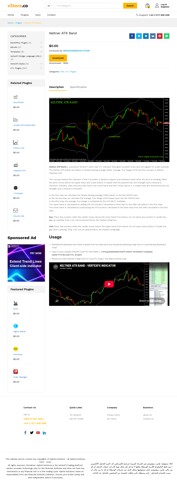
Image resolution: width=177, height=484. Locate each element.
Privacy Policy (113, 415)
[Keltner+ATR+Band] (139, 36)
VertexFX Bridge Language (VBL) (25, 56)
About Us (147, 415)
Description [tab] (56, 87)
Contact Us (148, 419)
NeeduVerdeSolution (76, 50)
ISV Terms (111, 419)
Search (130, 6)
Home (11, 15)
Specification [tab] (78, 87)
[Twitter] (31, 433)
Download (58, 58)
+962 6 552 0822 (34, 418)
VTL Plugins (70, 71)
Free (62, 71)
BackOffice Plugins (19, 43)
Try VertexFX (75, 415)
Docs (38, 15)
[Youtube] (38, 433)
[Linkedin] (44, 433)
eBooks (13, 47)
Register (165, 7)
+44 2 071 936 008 (159, 15)
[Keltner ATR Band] (132, 36)
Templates (15, 52)
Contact (51, 15)
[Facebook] (25, 433)
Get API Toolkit (77, 419)
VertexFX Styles (17, 64)
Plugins (25, 15)
